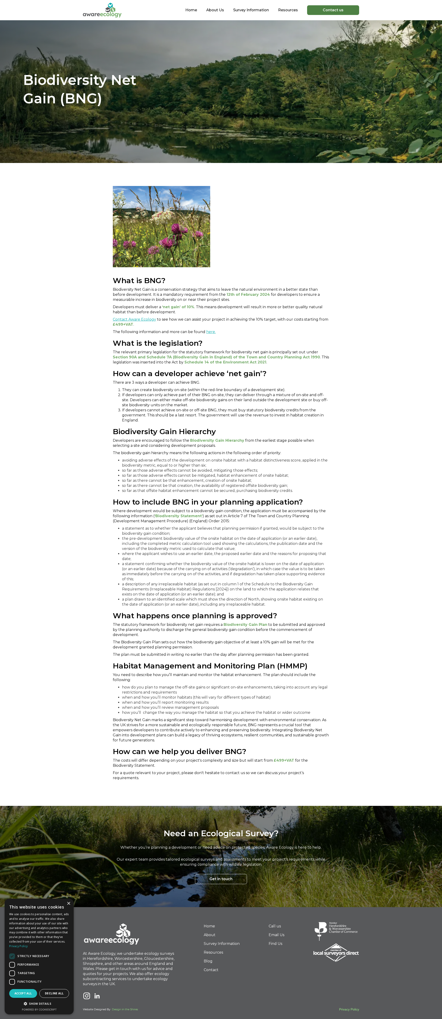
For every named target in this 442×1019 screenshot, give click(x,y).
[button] (251, 10)
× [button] (68, 903)
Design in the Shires (125, 1009)
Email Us (276, 935)
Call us (275, 926)
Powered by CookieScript (39, 1009)
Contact (211, 970)
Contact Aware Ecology (134, 319)
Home (191, 10)
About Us (215, 10)
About (209, 935)
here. (211, 332)
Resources (213, 952)
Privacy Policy (349, 1009)
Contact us (333, 10)
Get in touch (221, 879)
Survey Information (222, 943)
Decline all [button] (54, 993)
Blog (208, 961)
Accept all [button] (23, 993)
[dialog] (39, 956)
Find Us (275, 943)
